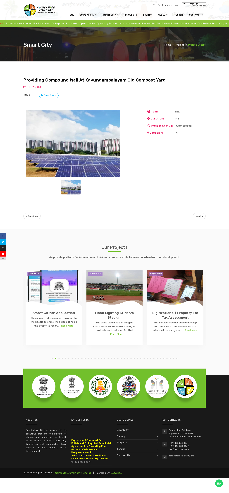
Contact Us (123, 455)
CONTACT (194, 15)
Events (147, 15)
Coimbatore (87, 15)
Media (161, 15)
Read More (67, 325)
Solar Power (50, 95)
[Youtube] (3, 254)
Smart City (109, 15)
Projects (131, 15)
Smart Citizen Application (54, 313)
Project (179, 44)
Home (71, 15)
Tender (178, 15)
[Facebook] (3, 236)
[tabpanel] (53, 307)
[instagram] (3, 248)
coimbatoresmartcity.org (181, 456)
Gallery (121, 436)
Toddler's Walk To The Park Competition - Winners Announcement (87, 466)
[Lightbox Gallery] (73, 143)
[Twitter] (3, 242)
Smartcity (123, 430)
